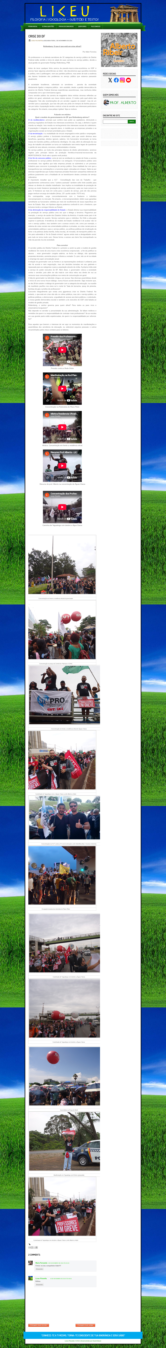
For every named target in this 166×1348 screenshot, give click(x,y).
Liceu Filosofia (37, 40)
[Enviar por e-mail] (29, 1247)
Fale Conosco (95, 26)
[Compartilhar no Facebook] (36, 1247)
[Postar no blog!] (32, 1247)
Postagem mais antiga (85, 1325)
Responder (39, 1269)
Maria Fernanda (41, 1263)
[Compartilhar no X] (34, 1247)
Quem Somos (82, 26)
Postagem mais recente (38, 1325)
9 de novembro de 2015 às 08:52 (61, 1278)
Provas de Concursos (66, 26)
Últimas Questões (48, 26)
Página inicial (32, 26)
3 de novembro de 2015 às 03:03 (58, 1263)
